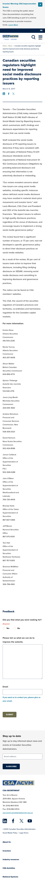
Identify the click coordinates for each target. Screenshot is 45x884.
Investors (7, 850)
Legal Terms (23, 832)
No (15, 628)
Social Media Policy (10, 832)
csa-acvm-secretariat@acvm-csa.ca (18, 812)
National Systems (10, 876)
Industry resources (11, 859)
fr (41, 30)
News (10, 46)
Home (5, 46)
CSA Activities (9, 868)
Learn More (13, 24)
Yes (4, 628)
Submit (9, 714)
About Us (7, 842)
